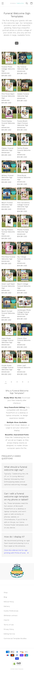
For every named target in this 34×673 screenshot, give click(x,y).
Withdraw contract (10, 615)
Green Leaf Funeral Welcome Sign (24, 368)
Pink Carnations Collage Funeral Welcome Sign (23, 205)
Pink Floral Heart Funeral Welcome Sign (8, 96)
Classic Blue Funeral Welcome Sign (24, 340)
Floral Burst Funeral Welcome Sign (24, 177)
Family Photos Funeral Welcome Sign (24, 150)
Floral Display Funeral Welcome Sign (8, 123)
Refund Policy (9, 602)
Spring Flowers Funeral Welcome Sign (8, 232)
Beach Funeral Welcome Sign (7, 204)
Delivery (7, 606)
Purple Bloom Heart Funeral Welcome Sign (22, 123)
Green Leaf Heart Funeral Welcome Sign (8, 286)
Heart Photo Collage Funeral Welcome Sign (7, 340)
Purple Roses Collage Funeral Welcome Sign (7, 368)
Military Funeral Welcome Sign (7, 176)
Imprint (6, 620)
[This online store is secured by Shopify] (17, 663)
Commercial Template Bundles (15, 638)
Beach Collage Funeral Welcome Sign (24, 286)
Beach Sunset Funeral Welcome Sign (8, 313)
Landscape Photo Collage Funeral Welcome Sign (24, 312)
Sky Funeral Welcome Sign (22, 68)
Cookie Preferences (11, 611)
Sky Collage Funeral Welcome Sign (24, 259)
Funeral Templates (19, 669)
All (17, 43)
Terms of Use (9, 625)
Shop (6, 592)
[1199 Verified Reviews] (17, 578)
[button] (2, 3)
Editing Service (9, 634)
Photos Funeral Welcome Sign (23, 231)
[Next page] (28, 382)
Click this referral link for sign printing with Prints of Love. (16, 551)
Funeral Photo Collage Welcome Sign (8, 69)
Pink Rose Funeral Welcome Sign (8, 258)
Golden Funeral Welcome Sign (23, 95)
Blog (5, 597)
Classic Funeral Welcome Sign (7, 149)
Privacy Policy (9, 629)
